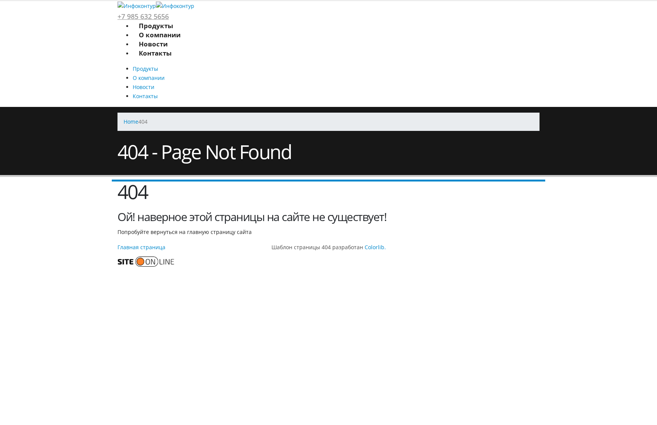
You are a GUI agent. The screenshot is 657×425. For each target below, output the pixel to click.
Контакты (155, 53)
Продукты (156, 25)
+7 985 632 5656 (143, 16)
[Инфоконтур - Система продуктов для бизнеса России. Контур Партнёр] (155, 5)
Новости (153, 44)
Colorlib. (375, 247)
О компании (160, 34)
